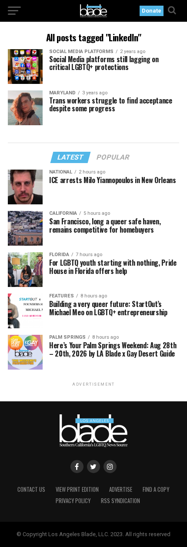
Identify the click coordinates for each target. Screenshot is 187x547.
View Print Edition (77, 489)
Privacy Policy (73, 501)
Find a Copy (156, 489)
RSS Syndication (120, 501)
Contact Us (31, 489)
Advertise (120, 489)
